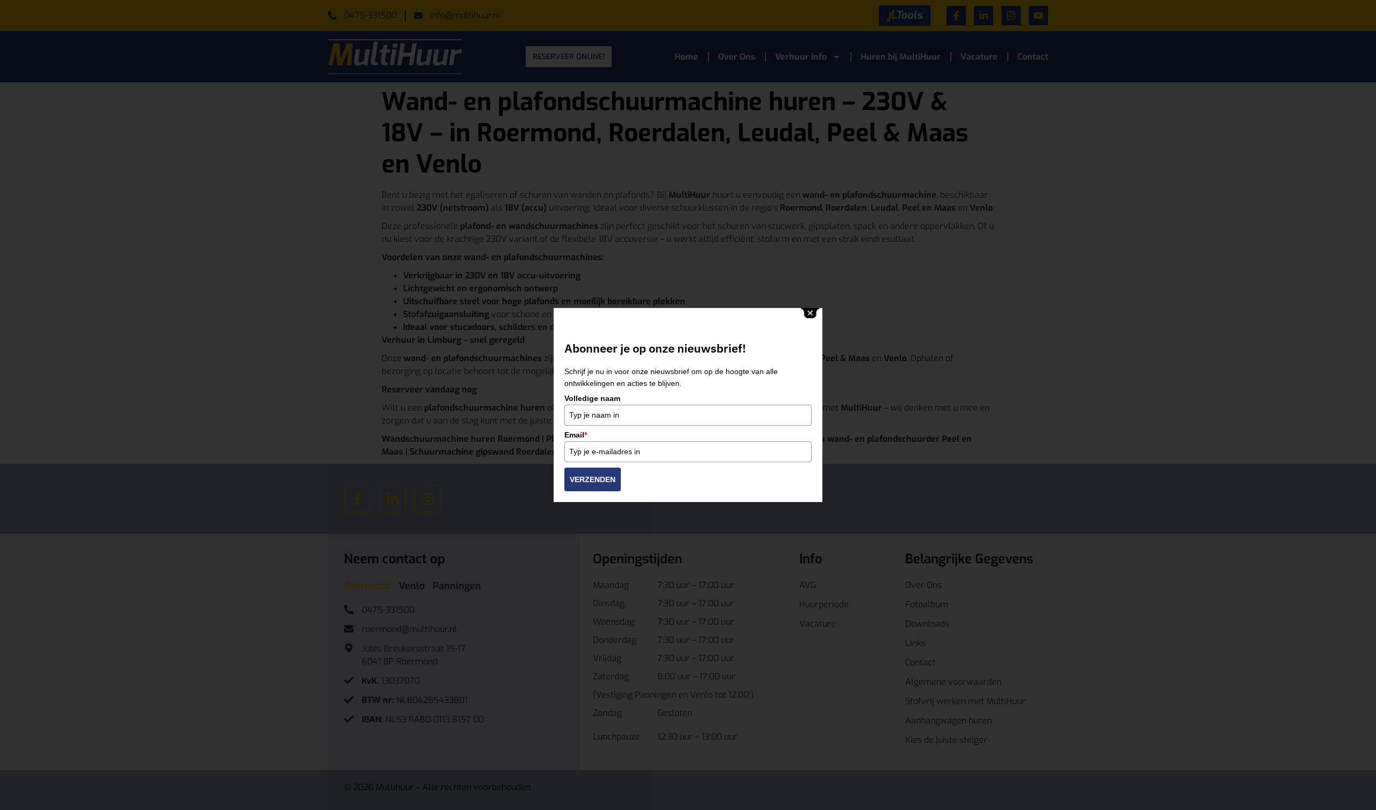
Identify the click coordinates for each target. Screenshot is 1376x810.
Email (575, 435)
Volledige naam (592, 398)
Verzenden (592, 479)
